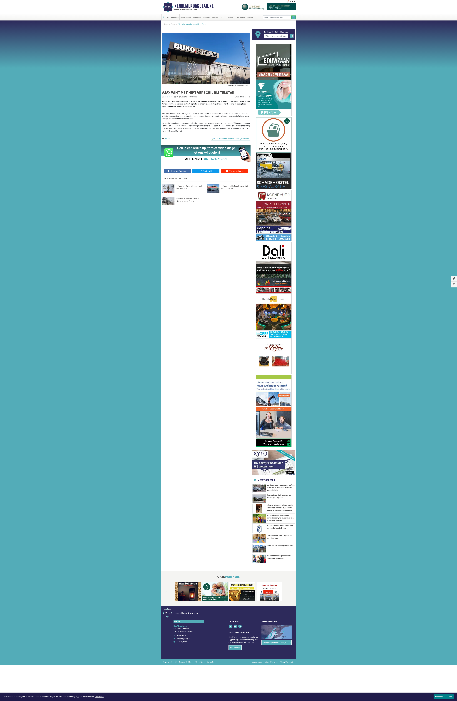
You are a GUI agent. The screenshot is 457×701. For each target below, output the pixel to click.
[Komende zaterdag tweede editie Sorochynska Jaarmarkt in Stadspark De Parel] (259, 364)
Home (166, 24)
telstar (167, 138)
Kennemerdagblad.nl (194, 6)
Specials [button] (215, 17)
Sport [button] (223, 17)
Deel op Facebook (179, 171)
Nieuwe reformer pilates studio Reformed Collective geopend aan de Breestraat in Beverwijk (280, 354)
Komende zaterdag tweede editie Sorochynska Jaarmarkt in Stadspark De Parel (280, 364)
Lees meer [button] (99, 697)
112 (167, 17)
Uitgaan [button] (231, 17)
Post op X (207, 171)
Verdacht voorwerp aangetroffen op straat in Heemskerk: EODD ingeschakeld (281, 333)
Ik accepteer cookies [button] (443, 697)
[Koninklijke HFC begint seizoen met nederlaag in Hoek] (259, 374)
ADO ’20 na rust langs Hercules (280, 392)
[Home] (163, 17)
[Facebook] (230, 473)
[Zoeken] (293, 17)
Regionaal (206, 17)
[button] (163, 438)
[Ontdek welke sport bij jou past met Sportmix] (259, 385)
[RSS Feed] (240, 473)
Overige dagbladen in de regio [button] (274, 489)
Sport (173, 24)
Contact (250, 17)
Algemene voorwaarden (260, 508)
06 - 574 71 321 (215, 159)
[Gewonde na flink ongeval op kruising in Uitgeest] (259, 344)
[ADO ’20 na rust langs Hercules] (259, 395)
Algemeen (175, 17)
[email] (454, 284)
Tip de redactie (236, 171)
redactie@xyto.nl (183, 485)
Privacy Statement (286, 508)
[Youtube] (235, 473)
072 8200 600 (182, 482)
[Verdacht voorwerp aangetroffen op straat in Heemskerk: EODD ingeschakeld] (259, 334)
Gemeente (197, 17)
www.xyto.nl (182, 488)
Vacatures (241, 17)
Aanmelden (235, 494)
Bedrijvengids (186, 17)
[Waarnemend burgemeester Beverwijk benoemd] (259, 405)
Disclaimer (274, 508)
